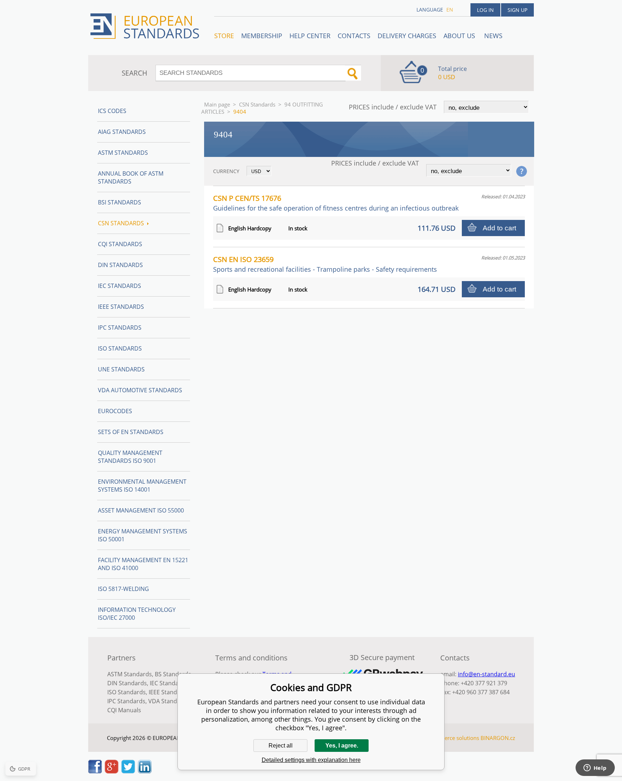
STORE (224, 35)
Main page (217, 104)
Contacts (354, 35)
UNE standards (121, 369)
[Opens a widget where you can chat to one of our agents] (595, 768)
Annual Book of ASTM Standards (130, 177)
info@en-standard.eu (486, 674)
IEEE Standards (121, 307)
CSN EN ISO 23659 (325, 264)
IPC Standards (119, 327)
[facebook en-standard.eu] (95, 771)
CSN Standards (257, 104)
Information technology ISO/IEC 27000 (137, 614)
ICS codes (112, 111)
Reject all (281, 745)
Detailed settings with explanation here (311, 760)
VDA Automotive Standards (140, 390)
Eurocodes (115, 411)
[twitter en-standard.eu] (128, 771)
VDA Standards (168, 701)
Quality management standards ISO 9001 (130, 457)
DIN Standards (120, 265)
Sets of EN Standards (130, 432)
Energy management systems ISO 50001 (142, 535)
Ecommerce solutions (452, 737)
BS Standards (173, 674)
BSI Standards (119, 202)
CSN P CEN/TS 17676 (336, 202)
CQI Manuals (124, 710)
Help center (309, 35)
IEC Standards (119, 286)
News (493, 35)
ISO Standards (120, 348)
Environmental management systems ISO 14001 (142, 485)
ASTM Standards (123, 153)
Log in (485, 9)
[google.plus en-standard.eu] (111, 771)
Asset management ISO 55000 (141, 510)
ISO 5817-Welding (123, 589)
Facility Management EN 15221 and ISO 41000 (143, 564)
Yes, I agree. (341, 745)
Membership (261, 35)
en (449, 9)
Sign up (517, 9)
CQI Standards (120, 244)
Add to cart (499, 228)
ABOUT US (460, 35)
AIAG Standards (122, 132)
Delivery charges (407, 35)
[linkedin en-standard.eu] (145, 771)
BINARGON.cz (498, 737)
